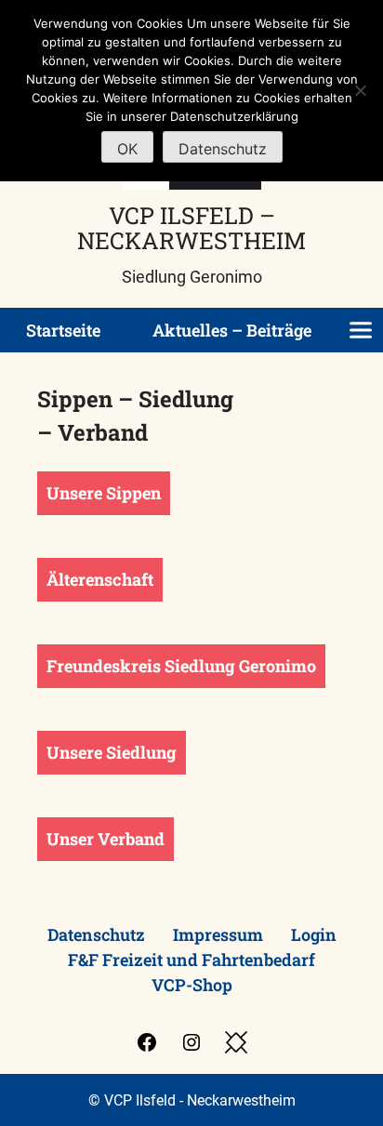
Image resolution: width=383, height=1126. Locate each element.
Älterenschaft (99, 579)
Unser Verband (105, 839)
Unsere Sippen (103, 493)
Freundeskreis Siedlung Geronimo (181, 666)
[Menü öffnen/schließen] (360, 330)
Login (314, 934)
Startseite (63, 330)
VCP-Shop (192, 985)
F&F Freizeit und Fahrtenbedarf (191, 959)
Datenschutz (96, 934)
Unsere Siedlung (111, 752)
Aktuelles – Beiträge (231, 330)
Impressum (218, 934)
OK (127, 148)
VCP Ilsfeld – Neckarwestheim (191, 228)
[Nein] (359, 90)
